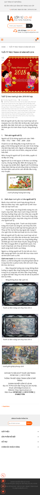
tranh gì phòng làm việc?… (17, 107)
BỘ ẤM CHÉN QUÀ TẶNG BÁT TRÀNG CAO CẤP (19, 6)
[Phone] (3, 475)
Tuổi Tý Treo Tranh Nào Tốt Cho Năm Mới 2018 (17, 115)
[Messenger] (3, 491)
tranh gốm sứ (18, 199)
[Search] (29, 26)
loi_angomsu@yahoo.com (30, 32)
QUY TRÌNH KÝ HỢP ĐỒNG (12, 2)
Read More (6, 406)
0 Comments (24, 100)
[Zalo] (3, 481)
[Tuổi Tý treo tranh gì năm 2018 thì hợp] (20, 74)
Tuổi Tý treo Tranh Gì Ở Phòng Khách (15, 114)
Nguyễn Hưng (12, 100)
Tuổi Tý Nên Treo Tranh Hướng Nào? (17, 110)
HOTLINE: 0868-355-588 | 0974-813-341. (24, 9)
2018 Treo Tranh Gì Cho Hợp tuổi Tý (14, 102)
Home (3, 47)
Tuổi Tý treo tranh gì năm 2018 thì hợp (17, 96)
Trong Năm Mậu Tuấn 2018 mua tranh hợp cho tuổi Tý (18, 108)
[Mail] (3, 486)
